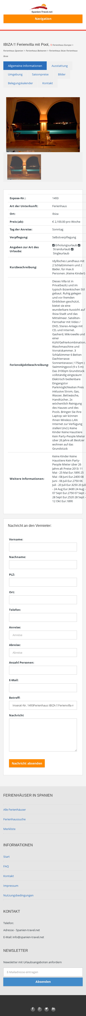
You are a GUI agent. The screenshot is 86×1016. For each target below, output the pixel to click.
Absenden (43, 982)
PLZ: (12, 574)
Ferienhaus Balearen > (37, 50)
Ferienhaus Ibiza (57, 50)
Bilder (61, 74)
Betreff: (14, 698)
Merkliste (9, 829)
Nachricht (16, 715)
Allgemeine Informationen (25, 66)
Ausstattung (60, 66)
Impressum (10, 886)
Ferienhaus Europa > (62, 44)
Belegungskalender (20, 83)
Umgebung (15, 74)
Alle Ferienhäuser (14, 810)
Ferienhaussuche (14, 819)
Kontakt (47, 83)
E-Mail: (14, 680)
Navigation (43, 18)
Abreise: (15, 645)
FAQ (6, 866)
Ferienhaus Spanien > (14, 50)
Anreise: (15, 627)
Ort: (12, 592)
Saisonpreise (40, 74)
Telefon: (15, 610)
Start (6, 857)
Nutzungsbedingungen (18, 895)
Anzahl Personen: (21, 662)
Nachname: (17, 557)
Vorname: (16, 539)
